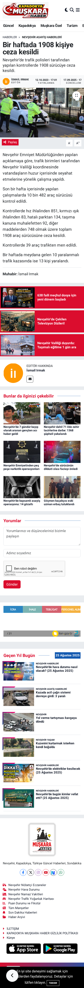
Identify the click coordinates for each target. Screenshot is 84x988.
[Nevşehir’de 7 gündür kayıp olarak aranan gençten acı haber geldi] (21, 413)
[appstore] (24, 949)
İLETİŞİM (13, 929)
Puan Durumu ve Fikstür (24, 903)
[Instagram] (38, 872)
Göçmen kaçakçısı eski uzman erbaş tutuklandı (59, 502)
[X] (30, 872)
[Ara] (72, 10)
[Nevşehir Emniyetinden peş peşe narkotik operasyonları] (21, 452)
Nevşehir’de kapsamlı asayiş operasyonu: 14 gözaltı (21, 502)
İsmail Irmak (36, 370)
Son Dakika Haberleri (22, 912)
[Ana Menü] (78, 10)
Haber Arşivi (16, 917)
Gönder (12, 584)
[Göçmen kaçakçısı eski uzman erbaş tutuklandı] (62, 487)
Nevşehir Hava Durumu (24, 889)
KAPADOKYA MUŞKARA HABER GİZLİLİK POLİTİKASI (42, 933)
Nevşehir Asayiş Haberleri (42, 37)
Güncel (8, 25)
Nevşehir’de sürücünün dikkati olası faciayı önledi (61, 467)
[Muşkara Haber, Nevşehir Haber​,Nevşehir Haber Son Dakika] (26, 10)
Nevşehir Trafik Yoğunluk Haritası (31, 899)
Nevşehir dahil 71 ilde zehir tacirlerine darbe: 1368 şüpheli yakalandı (61, 430)
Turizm (72, 25)
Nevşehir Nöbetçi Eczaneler (27, 885)
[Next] (53, 872)
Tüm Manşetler (18, 908)
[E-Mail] (30, 379)
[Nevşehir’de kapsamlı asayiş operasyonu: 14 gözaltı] (21, 487)
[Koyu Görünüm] (66, 10)
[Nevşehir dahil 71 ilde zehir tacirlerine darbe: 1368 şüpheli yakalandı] (62, 413)
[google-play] (60, 949)
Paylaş (12, 142)
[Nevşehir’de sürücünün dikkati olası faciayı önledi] (62, 452)
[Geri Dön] (12, 976)
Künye (11, 938)
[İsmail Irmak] (13, 373)
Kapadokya (27, 25)
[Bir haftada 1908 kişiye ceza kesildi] (42, 112)
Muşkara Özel (51, 25)
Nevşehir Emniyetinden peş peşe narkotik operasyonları (21, 467)
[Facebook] (23, 872)
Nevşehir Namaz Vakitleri (25, 894)
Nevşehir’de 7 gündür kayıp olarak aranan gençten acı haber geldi (20, 430)
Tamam (53, 983)
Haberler (10, 37)
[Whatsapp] (60, 872)
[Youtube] (45, 872)
